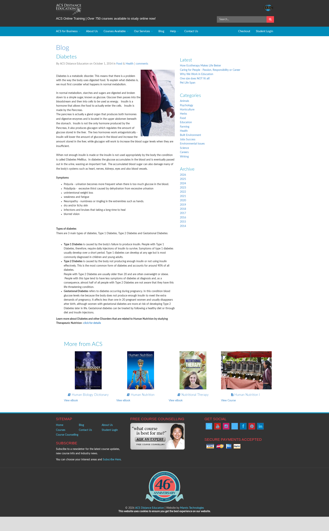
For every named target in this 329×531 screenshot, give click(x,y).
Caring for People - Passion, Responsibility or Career (210, 70)
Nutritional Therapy (194, 394)
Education (186, 122)
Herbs (183, 114)
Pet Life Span (187, 82)
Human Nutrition (142, 394)
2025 (183, 179)
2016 (183, 217)
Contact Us (191, 31)
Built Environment (190, 135)
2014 (183, 226)
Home (59, 425)
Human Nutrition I (246, 394)
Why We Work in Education (196, 74)
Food (119, 63)
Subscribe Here (112, 459)
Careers (184, 152)
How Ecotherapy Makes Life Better (200, 65)
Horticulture (187, 109)
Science (184, 148)
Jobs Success (187, 139)
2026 (183, 175)
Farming (184, 126)
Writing (184, 156)
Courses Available (115, 31)
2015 (183, 221)
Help (173, 31)
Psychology (186, 105)
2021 (183, 196)
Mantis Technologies (192, 508)
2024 (183, 183)
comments (142, 63)
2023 (183, 187)
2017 (183, 213)
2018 (183, 209)
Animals (184, 101)
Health (129, 63)
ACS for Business (67, 31)
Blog (161, 31)
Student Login (264, 31)
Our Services (142, 31)
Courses (60, 430)
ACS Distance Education (149, 508)
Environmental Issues (192, 143)
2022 (183, 192)
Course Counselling (67, 435)
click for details (92, 323)
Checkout (244, 31)
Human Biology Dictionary (90, 394)
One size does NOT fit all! (195, 78)
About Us (92, 31)
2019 (183, 205)
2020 (183, 200)
